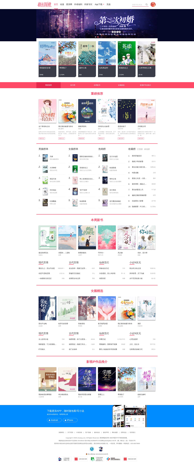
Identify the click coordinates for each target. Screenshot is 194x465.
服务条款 (97, 432)
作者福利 (78, 4)
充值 (108, 4)
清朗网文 (61, 432)
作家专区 (88, 4)
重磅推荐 (48, 85)
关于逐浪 (70, 432)
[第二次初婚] (97, 25)
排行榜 (72, 85)
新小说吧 (44, 4)
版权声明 (106, 432)
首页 (56, 4)
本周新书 (97, 85)
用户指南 (88, 432)
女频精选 (121, 85)
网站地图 (115, 432)
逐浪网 (69, 4)
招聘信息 (124, 432)
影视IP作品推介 (145, 85)
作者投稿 (79, 432)
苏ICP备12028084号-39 (92, 440)
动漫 (62, 4)
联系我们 (132, 432)
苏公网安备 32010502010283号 (98, 454)
